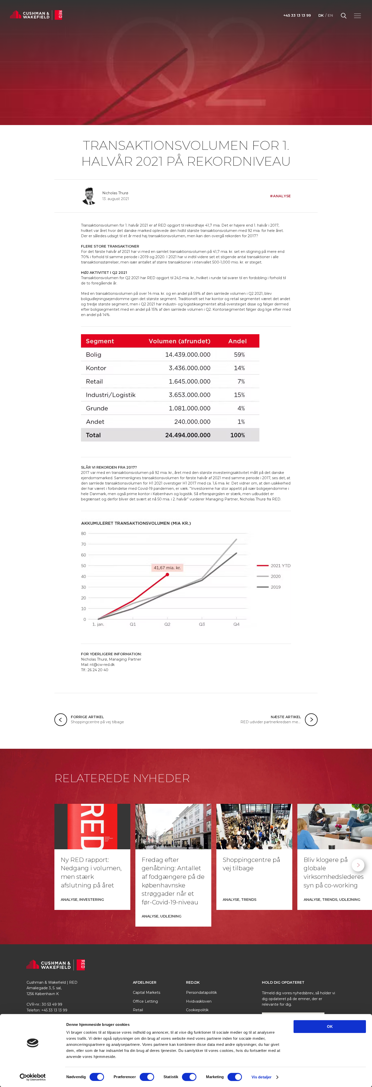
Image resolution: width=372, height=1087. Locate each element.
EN (330, 15)
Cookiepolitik (197, 1010)
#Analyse (280, 196)
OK (330, 1026)
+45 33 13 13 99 (297, 15)
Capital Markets (146, 992)
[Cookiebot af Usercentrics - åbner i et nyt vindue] (33, 1077)
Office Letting (145, 1001)
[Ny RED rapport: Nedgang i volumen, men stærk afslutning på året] (92, 826)
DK (321, 15)
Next (358, 865)
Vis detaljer (262, 1077)
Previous (14, 865)
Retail (138, 1010)
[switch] (147, 1077)
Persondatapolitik (201, 992)
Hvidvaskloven (199, 1001)
